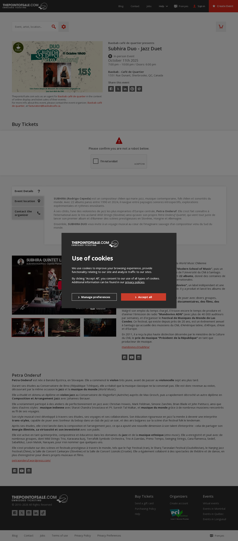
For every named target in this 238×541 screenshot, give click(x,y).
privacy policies (134, 282)
